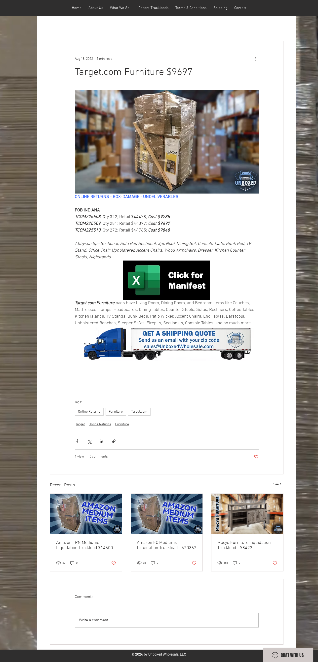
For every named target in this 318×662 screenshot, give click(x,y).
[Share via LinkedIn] (101, 441)
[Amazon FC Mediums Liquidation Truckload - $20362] (167, 514)
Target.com (139, 412)
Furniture (116, 412)
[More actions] (256, 59)
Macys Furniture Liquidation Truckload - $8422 (244, 545)
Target (80, 424)
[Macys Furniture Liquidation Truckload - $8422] (247, 514)
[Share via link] (113, 441)
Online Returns (89, 412)
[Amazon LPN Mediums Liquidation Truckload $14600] (86, 514)
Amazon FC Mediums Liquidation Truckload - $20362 (167, 545)
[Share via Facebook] (77, 441)
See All (278, 484)
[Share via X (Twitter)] (89, 441)
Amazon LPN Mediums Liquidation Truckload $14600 (84, 545)
